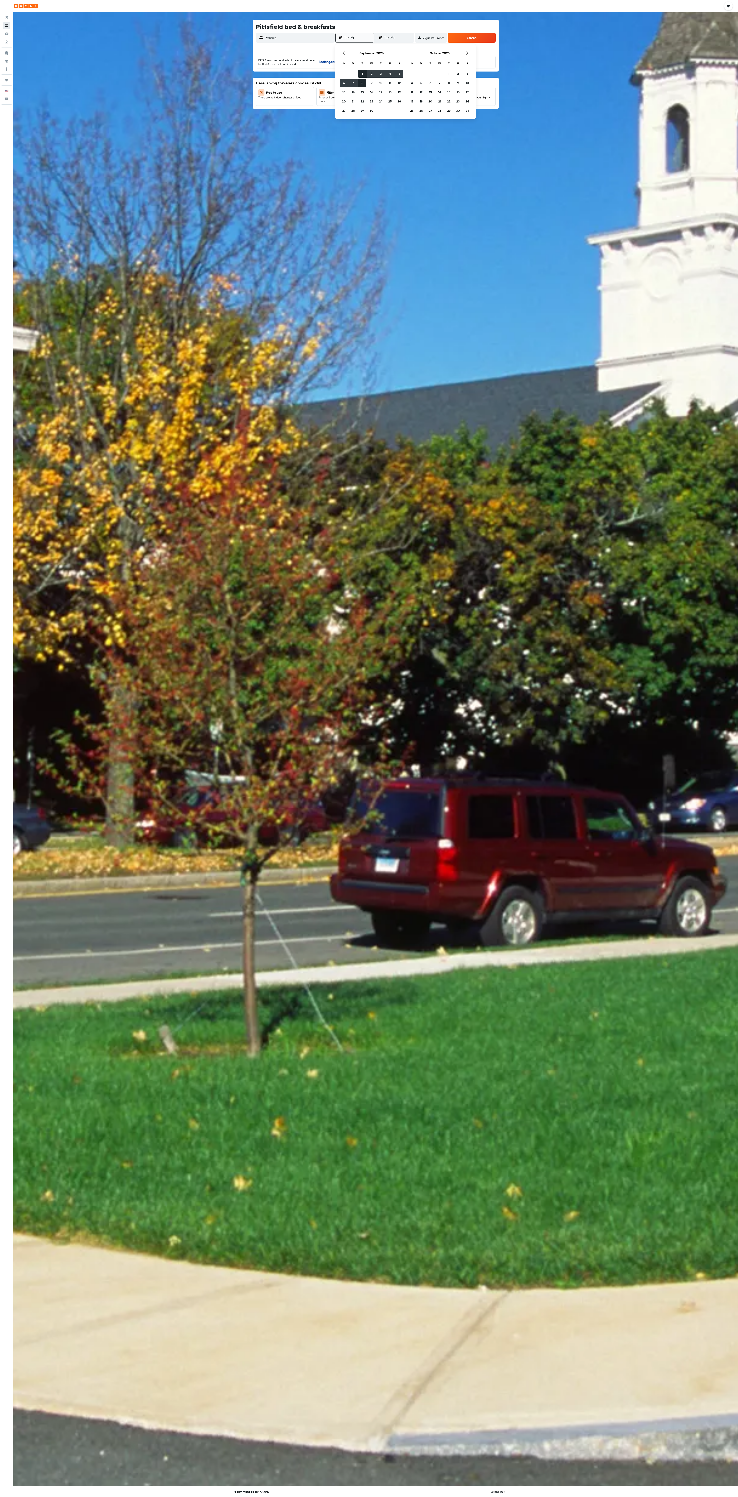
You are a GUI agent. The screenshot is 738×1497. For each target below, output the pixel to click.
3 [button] (381, 74)
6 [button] (344, 83)
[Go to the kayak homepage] (26, 6)
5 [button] (399, 74)
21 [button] (353, 101)
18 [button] (390, 92)
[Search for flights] (7, 18)
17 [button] (380, 92)
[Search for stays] (7, 26)
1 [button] (362, 74)
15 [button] (362, 92)
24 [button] (380, 101)
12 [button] (399, 83)
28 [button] (353, 110)
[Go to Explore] (7, 61)
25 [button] (390, 101)
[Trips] (7, 80)
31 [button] (467, 110)
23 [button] (371, 101)
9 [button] (371, 83)
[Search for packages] (7, 42)
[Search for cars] (7, 34)
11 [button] (390, 83)
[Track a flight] (7, 69)
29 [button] (362, 110)
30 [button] (371, 110)
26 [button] (399, 101)
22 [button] (362, 101)
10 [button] (380, 83)
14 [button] (353, 92)
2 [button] (371, 74)
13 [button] (343, 92)
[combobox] (298, 37)
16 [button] (371, 92)
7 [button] (353, 83)
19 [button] (399, 92)
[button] (6, 6)
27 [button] (344, 110)
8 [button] (362, 83)
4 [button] (390, 74)
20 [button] (344, 101)
